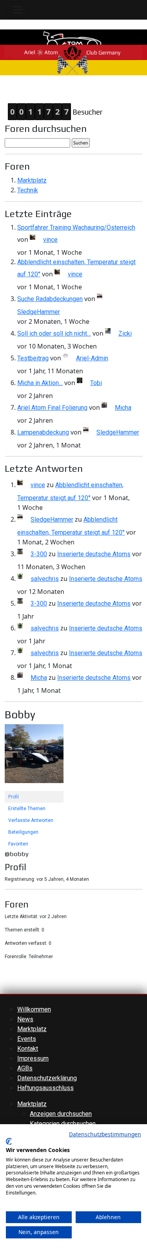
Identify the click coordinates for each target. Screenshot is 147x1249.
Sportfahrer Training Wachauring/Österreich (76, 227)
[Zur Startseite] (73, 51)
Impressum (33, 1058)
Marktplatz (32, 180)
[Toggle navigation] (18, 10)
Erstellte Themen (26, 808)
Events (26, 1039)
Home (8, 90)
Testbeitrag (33, 358)
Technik (27, 190)
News (25, 1019)
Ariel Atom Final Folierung (52, 407)
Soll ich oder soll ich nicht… (54, 333)
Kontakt (27, 1048)
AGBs (25, 1068)
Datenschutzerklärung (47, 1078)
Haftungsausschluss (45, 1088)
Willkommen (34, 1009)
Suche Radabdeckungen (50, 299)
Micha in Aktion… (40, 383)
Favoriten (18, 844)
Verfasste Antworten (30, 820)
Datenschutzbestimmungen (105, 1134)
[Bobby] (34, 757)
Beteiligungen (23, 832)
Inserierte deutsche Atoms (94, 554)
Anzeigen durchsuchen (61, 1114)
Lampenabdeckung (43, 432)
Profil (13, 797)
